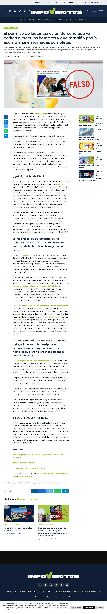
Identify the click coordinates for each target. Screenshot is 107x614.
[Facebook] (6, 122)
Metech (43, 597)
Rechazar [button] (100, 607)
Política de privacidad (90, 591)
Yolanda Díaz (40, 114)
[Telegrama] (6, 136)
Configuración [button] (76, 607)
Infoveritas (9, 56)
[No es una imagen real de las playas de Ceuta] (19, 513)
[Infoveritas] (56, 11)
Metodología (25, 591)
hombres (8, 483)
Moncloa (59, 184)
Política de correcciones (66, 591)
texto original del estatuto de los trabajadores (34, 361)
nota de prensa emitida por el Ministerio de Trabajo (35, 286)
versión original (25, 476)
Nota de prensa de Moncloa (25, 463)
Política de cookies (43, 591)
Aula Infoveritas (46, 20)
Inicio (22, 20)
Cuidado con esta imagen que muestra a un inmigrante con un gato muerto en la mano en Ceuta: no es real (53, 532)
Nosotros (31, 20)
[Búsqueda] (81, 11)
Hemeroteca (61, 20)
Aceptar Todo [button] (89, 607)
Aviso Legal (11, 591)
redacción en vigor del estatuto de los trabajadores (45, 306)
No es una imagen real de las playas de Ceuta (18, 529)
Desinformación (11, 28)
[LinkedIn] (6, 117)
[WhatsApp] (6, 131)
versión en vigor (44, 474)
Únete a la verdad (77, 20)
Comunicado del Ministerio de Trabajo (29, 468)
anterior (50, 317)
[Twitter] (6, 126)
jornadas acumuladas (23, 483)
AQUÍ (14, 609)
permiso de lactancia (42, 483)
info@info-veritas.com (96, 2)
